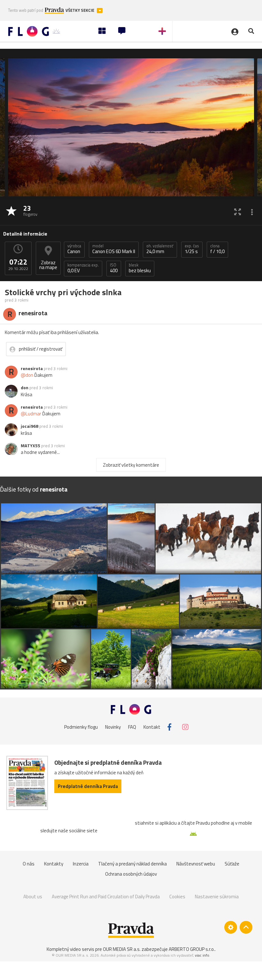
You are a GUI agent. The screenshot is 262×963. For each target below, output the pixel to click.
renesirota (32, 368)
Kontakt (151, 727)
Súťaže (232, 863)
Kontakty (53, 863)
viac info (202, 955)
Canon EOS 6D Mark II (113, 249)
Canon (74, 249)
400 (114, 268)
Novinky (113, 727)
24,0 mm (159, 249)
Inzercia (81, 863)
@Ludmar (31, 413)
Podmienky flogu (81, 727)
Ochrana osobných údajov (131, 874)
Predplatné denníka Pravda (88, 786)
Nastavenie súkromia (217, 896)
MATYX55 (30, 445)
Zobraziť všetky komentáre (131, 465)
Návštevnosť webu (195, 863)
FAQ (132, 727)
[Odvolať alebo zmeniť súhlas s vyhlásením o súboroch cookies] (230, 927)
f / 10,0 (217, 249)
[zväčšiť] (237, 211)
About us (32, 896)
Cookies (177, 896)
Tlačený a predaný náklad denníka (132, 863)
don (24, 387)
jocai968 (29, 426)
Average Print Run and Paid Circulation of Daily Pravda (106, 896)
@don (27, 375)
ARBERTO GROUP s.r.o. (192, 949)
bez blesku (140, 268)
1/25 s (192, 249)
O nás (29, 863)
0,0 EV (83, 268)
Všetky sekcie (80, 10)
